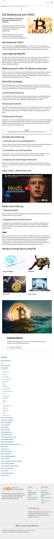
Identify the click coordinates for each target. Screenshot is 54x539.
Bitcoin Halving (5, 396)
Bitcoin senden (4, 427)
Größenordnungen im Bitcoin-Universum (10, 444)
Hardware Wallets (32, 492)
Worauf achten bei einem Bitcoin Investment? (11, 461)
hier (46, 131)
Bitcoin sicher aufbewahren (7, 420)
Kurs (2, 363)
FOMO (3, 393)
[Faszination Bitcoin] (12, 488)
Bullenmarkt (5, 381)
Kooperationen (28, 530)
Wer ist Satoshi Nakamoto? (7, 473)
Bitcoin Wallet (5, 376)
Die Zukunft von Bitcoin (6, 451)
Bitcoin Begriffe (19, 6)
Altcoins (4, 369)
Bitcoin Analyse (32, 499)
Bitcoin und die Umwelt (6, 422)
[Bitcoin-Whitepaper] (15, 264)
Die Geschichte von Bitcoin (7, 439)
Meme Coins (5, 408)
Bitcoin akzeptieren (5, 425)
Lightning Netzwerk (6, 405)
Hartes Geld (5, 398)
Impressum (5, 532)
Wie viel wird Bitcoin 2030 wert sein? (9, 465)
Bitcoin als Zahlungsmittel (7, 441)
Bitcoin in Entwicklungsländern (8, 456)
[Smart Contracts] (40, 287)
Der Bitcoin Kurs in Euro (6, 434)
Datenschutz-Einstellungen (22, 532)
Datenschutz (12, 532)
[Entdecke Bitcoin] (27, 325)
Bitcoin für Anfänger (6, 360)
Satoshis (4, 413)
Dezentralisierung (6, 388)
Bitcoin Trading (4, 446)
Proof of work (5, 410)
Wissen (13, 6)
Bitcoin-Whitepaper (6, 379)
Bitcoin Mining (5, 372)
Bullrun (4, 384)
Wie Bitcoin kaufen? (5, 365)
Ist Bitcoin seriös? (5, 475)
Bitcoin (8, 6)
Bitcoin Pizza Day (5, 449)
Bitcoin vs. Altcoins (5, 458)
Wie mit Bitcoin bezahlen (6, 417)
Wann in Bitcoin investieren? (7, 463)
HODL (26, 6)
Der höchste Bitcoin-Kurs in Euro (8, 437)
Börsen (30, 490)
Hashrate (4, 400)
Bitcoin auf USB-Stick (6, 453)
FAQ (34, 530)
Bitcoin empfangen (5, 429)
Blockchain (4, 374)
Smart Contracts (6, 415)
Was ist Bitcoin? (4, 470)
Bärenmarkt (5, 386)
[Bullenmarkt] (40, 264)
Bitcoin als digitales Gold (7, 432)
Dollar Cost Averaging (7, 391)
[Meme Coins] (15, 287)
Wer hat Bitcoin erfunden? (7, 468)
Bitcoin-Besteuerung (33, 497)
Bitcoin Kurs (43, 109)
